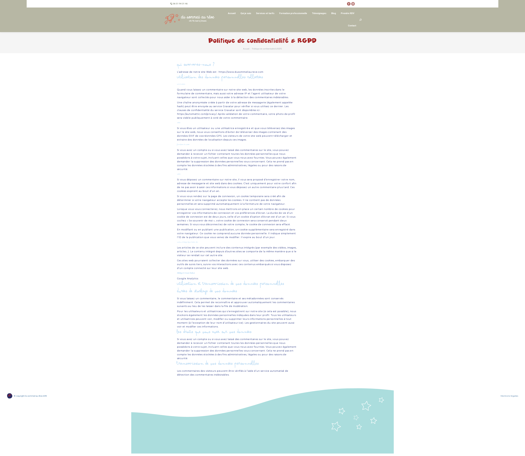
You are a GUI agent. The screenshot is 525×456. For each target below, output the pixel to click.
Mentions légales (509, 396)
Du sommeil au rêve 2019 (36, 396)
